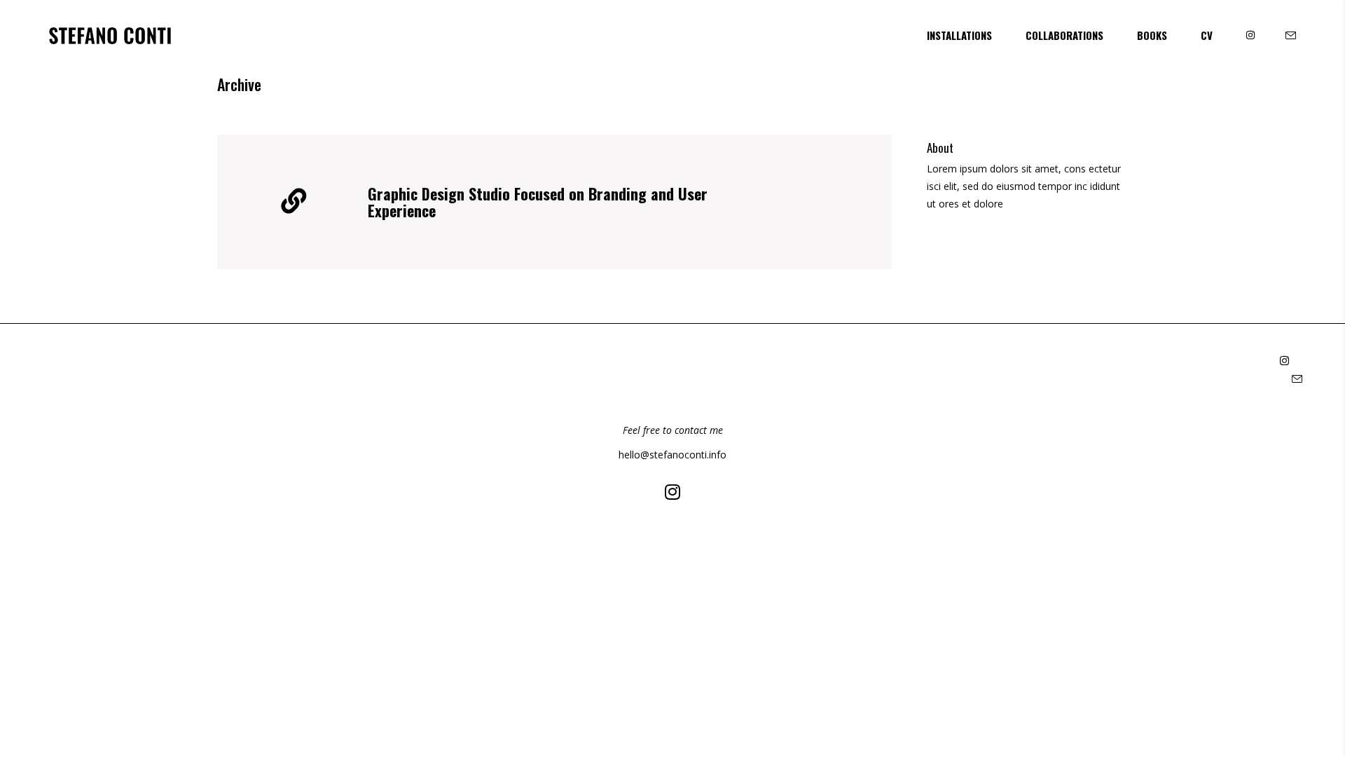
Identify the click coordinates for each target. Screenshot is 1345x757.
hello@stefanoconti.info (672, 454)
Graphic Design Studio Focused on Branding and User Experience (538, 201)
